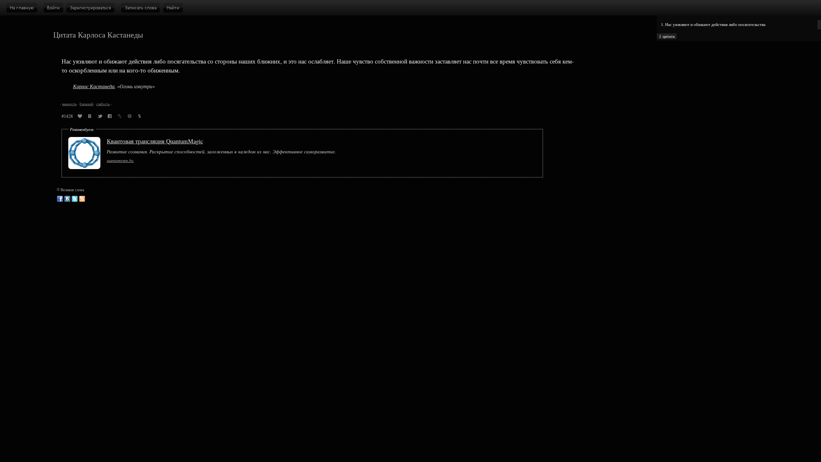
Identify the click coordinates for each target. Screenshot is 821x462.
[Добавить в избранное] (80, 117)
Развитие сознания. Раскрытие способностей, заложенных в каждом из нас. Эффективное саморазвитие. (221, 152)
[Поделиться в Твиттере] (100, 117)
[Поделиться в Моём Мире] (129, 117)
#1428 (67, 116)
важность (69, 104)
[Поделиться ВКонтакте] (90, 117)
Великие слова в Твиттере (75, 199)
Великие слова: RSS (82, 199)
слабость (103, 104)
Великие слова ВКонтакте (67, 199)
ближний (86, 104)
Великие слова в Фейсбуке (60, 199)
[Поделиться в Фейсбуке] (110, 117)
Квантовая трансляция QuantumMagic (155, 141)
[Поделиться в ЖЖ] (120, 117)
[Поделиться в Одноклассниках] (139, 117)
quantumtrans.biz (120, 160)
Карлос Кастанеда (93, 86)
